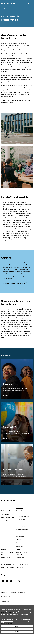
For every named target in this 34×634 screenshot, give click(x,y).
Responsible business (22, 523)
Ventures (18, 539)
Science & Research (22, 529)
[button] (27, 3)
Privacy (18, 619)
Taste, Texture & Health (8, 514)
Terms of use (5, 601)
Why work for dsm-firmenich (21, 553)
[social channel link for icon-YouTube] (11, 581)
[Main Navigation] (32, 3)
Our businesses (5, 508)
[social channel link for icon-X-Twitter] (19, 581)
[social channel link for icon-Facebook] (7, 581)
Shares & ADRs (5, 561)
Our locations (7, 8)
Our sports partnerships (20, 512)
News (17, 533)
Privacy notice (5, 596)
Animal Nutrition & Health (6, 522)
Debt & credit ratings (7, 567)
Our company (19, 508)
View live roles (20, 558)
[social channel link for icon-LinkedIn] (3, 581)
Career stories (20, 561)
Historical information (7, 564)
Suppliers (19, 543)
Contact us (19, 546)
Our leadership (20, 519)
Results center (5, 558)
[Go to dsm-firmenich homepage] (8, 3)
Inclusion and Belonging (23, 564)
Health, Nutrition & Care (8, 517)
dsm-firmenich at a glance (7, 553)
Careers (18, 549)
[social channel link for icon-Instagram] (15, 581)
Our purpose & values (22, 516)
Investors (3, 549)
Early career (19, 567)
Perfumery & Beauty (7, 511)
